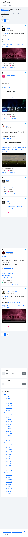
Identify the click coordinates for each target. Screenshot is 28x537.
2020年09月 (9, 482)
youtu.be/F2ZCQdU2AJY (10, 87)
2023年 (6, 394)
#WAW (10, 95)
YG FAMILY (8, 28)
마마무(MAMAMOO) (10, 75)
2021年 (6, 442)
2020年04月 (9, 493)
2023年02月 (9, 408)
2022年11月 (9, 417)
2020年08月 (9, 484)
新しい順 (19, 13)
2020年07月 (9, 486)
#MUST (10, 185)
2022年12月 (9, 415)
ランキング (4, 5)
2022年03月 (9, 435)
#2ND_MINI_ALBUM (12, 149)
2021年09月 (9, 452)
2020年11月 (9, 477)
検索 (24, 373)
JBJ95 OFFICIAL (9, 252)
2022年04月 (9, 433)
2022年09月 (9, 422)
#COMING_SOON (11, 97)
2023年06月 (9, 399)
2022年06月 (9, 429)
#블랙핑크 (4, 44)
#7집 (6, 185)
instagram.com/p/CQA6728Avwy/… (11, 208)
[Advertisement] (14, 232)
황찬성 (7, 180)
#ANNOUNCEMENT (19, 44)
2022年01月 (9, 440)
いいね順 (13, 13)
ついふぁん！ (6, 2)
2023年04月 (9, 403)
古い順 (3, 16)
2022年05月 (9, 431)
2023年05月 (9, 401)
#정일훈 (21, 148)
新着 (10, 5)
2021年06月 (9, 459)
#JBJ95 (3, 275)
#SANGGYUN (5, 277)
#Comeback (10, 273)
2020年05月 (9, 491)
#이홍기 (9, 148)
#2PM (3, 185)
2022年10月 (9, 419)
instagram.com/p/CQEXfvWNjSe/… (11, 187)
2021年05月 (9, 461)
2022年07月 (9, 426)
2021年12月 (9, 445)
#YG (8, 46)
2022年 (6, 412)
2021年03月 (9, 466)
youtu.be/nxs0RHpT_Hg (14, 39)
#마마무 (4, 80)
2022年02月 (9, 438)
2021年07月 (9, 456)
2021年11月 (9, 447)
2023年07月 (9, 396)
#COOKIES (4, 148)
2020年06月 (9, 489)
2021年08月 (9, 454)
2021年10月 (9, 449)
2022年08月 (9, 424)
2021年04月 (9, 463)
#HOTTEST (13, 206)
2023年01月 (9, 410)
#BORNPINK (10, 44)
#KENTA (11, 277)
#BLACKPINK (5, 33)
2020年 (6, 472)
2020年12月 (9, 475)
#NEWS (4, 256)
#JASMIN (4, 273)
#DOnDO (19, 149)
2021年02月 (9, 468)
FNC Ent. (8, 126)
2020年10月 (9, 479)
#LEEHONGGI (15, 148)
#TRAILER (5, 9)
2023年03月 (9, 405)
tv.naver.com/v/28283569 (13, 41)
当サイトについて (7, 532)
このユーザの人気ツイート (15, 67)
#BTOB (5, 149)
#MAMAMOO (5, 95)
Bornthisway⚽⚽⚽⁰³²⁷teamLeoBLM (14, 291)
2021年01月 (9, 470)
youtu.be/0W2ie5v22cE (8, 138)
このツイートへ (5, 67)
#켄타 (9, 275)
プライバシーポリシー (17, 532)
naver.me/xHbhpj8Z (8, 268)
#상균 (6, 275)
